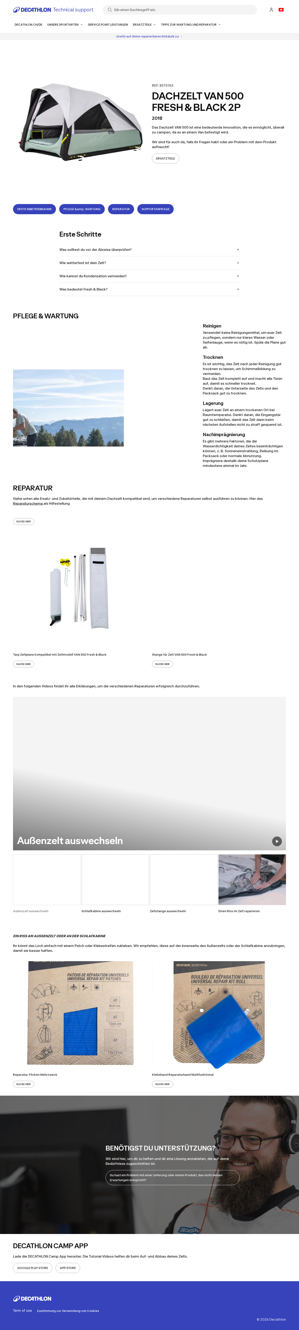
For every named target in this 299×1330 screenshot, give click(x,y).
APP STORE (68, 1268)
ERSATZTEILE (165, 158)
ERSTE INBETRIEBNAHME (34, 209)
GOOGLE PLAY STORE (32, 1268)
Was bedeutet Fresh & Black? (83, 289)
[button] (47, 883)
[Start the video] (277, 841)
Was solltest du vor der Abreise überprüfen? (95, 250)
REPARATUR (121, 209)
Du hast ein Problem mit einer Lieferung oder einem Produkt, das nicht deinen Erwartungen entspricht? (166, 1177)
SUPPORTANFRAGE (155, 209)
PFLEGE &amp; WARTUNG (81, 209)
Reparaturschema (28, 503)
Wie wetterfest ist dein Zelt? (82, 263)
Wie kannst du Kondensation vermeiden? (93, 276)
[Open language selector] (281, 10)
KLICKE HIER (23, 521)
